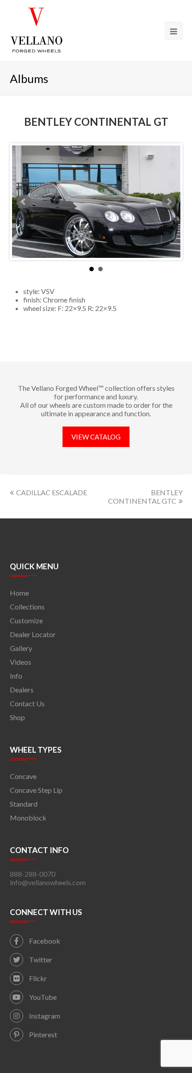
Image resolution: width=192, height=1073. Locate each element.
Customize (26, 620)
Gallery (21, 648)
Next (169, 202)
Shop (17, 717)
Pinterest (42, 1034)
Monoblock (28, 817)
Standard (24, 804)
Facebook (44, 940)
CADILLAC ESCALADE (51, 492)
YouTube (42, 997)
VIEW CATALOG (96, 437)
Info (16, 675)
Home (19, 592)
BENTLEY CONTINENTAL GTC (145, 496)
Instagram (44, 1015)
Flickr (37, 978)
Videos (20, 662)
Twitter (40, 959)
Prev (24, 202)
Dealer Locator (33, 634)
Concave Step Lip (36, 790)
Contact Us (27, 703)
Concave (23, 776)
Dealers (21, 689)
